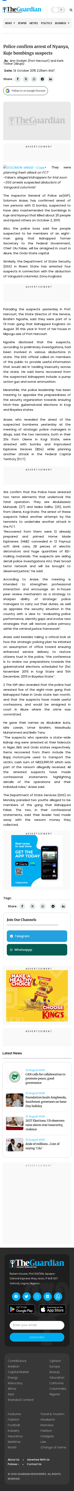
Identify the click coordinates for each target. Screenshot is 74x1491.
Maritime (14, 1442)
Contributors (17, 1361)
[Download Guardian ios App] (52, 1309)
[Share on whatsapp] (34, 79)
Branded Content (21, 1400)
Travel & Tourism (52, 1414)
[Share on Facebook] (17, 79)
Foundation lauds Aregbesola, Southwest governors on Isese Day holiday (46, 1102)
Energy (13, 1378)
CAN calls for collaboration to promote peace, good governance (45, 1078)
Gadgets (47, 1436)
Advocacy (15, 1383)
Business (61, 23)
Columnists (58, 1389)
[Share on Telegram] (42, 79)
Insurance (15, 1436)
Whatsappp (23, 950)
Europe (55, 1366)
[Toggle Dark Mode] (58, 10)
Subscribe (37, 1337)
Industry (13, 1431)
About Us (13, 1459)
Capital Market (18, 1372)
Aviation (13, 1366)
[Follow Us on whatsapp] (58, 1296)
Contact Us (34, 1464)
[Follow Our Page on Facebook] (16, 1296)
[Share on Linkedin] (50, 79)
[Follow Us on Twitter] (26, 1296)
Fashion (13, 1420)
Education (57, 1378)
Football (14, 1425)
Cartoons (57, 1383)
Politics (46, 23)
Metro (34, 23)
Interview (46, 1425)
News (9, 23)
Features (14, 1414)
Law (43, 1442)
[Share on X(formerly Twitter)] (25, 79)
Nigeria (55, 1394)
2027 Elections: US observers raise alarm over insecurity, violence (45, 1125)
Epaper (22, 23)
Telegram (22, 936)
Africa (12, 1389)
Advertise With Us (38, 1459)
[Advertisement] (37, 1204)
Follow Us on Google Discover (29, 90)
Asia (11, 1394)
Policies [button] (12, 1464)
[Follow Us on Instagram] (37, 1296)
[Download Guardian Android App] (21, 1309)
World (12, 1447)
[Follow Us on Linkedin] (47, 1296)
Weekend (47, 1420)
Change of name (53, 1447)
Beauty (55, 1372)
